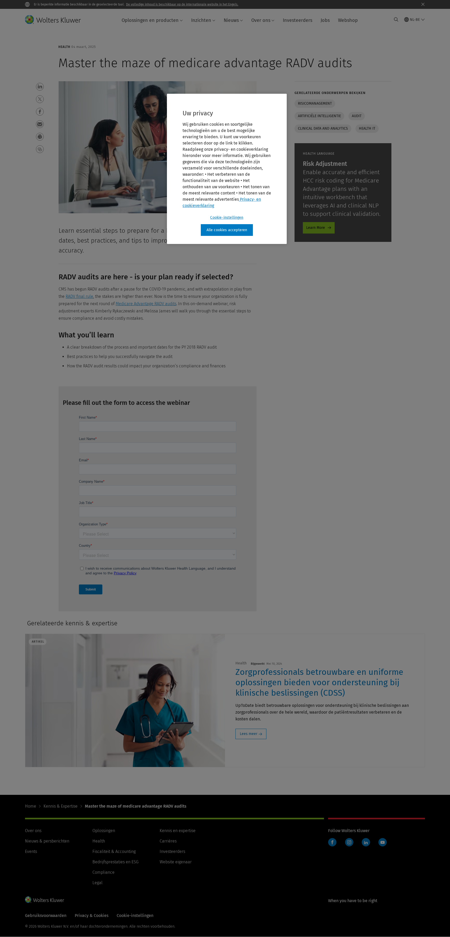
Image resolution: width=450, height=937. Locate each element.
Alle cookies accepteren (227, 230)
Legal (97, 882)
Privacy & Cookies (91, 915)
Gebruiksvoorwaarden (45, 915)
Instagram (349, 842)
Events (31, 851)
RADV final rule (79, 296)
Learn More (315, 227)
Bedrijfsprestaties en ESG (115, 861)
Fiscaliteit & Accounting (114, 851)
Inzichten (201, 20)
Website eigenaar (176, 861)
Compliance (103, 872)
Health (98, 841)
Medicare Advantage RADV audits (146, 303)
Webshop (348, 20)
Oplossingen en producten (150, 20)
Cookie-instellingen (226, 217)
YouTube (382, 842)
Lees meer (248, 734)
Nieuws (231, 20)
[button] (40, 87)
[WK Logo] (44, 899)
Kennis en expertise (178, 830)
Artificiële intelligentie (319, 116)
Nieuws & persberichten (47, 841)
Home (30, 806)
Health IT (367, 128)
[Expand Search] (396, 19)
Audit (356, 116)
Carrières (168, 841)
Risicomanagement (315, 103)
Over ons (260, 20)
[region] (227, 169)
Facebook (332, 842)
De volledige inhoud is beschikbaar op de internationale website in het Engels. (182, 4)
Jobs (325, 20)
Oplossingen (103, 830)
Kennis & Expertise (60, 806)
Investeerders (297, 20)
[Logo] (57, 19)
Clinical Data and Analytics (323, 128)
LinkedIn (366, 842)
